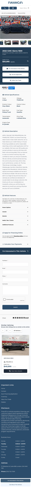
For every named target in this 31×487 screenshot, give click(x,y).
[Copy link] (28, 318)
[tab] (6, 438)
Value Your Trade (16, 80)
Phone (4, 276)
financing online (18, 236)
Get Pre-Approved (17, 74)
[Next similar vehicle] (10, 330)
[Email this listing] (14, 318)
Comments (5, 283)
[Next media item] (29, 27)
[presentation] (13, 300)
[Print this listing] (26, 318)
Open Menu (24, 8)
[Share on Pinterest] (22, 318)
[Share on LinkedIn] (24, 318)
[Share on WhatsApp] (20, 318)
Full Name (5, 260)
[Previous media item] (1, 27)
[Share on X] (18, 318)
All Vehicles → (17, 330)
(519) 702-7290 (10, 471)
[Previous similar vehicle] (2, 330)
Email (4, 268)
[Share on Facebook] (16, 318)
